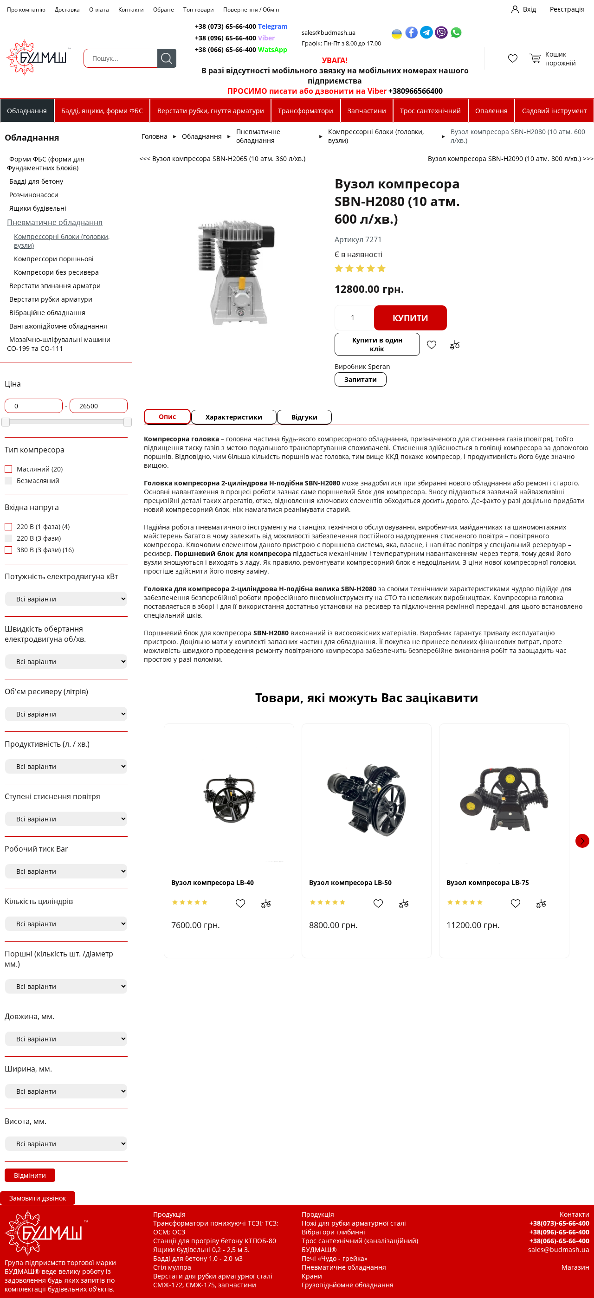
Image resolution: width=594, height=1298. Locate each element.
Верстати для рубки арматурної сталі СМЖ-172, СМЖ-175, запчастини (212, 1280)
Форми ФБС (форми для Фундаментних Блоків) (45, 163)
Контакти (131, 9)
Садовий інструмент (554, 110)
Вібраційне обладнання (47, 312)
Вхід (529, 9)
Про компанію (26, 9)
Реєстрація (567, 9)
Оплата (99, 9)
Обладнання (27, 110)
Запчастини (367, 110)
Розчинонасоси (33, 194)
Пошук (166, 58)
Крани (312, 1276)
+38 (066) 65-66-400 (241, 49)
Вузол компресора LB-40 (212, 882)
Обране (163, 9)
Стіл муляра (172, 1267)
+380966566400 (415, 91)
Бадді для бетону (36, 181)
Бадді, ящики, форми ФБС (102, 110)
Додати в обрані (431, 344)
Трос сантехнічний (430, 110)
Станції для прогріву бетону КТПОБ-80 (214, 1240)
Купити (410, 317)
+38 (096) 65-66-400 (235, 37)
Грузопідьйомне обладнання (348, 1284)
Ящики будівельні (37, 208)
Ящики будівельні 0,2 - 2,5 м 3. (201, 1249)
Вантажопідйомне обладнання (58, 326)
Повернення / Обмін (251, 9)
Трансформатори (305, 110)
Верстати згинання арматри (55, 285)
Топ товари (198, 9)
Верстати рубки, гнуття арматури (210, 110)
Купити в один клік (377, 344)
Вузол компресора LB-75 (487, 882)
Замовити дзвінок (37, 1198)
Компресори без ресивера (56, 272)
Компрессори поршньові (54, 258)
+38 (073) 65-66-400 (241, 26)
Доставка (67, 9)
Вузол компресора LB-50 (350, 882)
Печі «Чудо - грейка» (335, 1258)
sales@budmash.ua (328, 33)
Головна (155, 136)
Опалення (491, 110)
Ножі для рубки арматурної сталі (354, 1223)
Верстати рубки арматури (50, 299)
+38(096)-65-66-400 (559, 1231)
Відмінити (30, 1175)
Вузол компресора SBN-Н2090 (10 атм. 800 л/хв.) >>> (511, 158)
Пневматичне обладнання (55, 222)
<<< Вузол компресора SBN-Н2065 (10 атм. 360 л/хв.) (222, 158)
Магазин (575, 1267)
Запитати (360, 379)
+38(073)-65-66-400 (559, 1223)
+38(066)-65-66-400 (559, 1240)
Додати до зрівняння (454, 344)
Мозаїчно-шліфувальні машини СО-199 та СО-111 (58, 344)
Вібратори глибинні (333, 1231)
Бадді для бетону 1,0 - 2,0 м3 (198, 1258)
